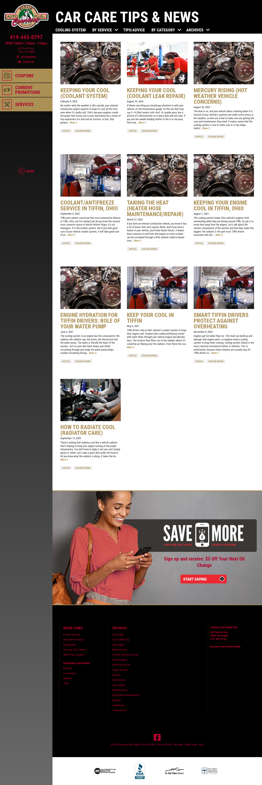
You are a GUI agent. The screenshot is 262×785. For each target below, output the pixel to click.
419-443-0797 (218, 638)
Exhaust (116, 675)
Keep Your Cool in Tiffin (150, 318)
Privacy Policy (164, 744)
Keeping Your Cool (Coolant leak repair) (156, 93)
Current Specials (71, 634)
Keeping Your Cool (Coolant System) (84, 93)
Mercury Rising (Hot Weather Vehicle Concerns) (220, 96)
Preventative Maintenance (125, 695)
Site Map (178, 744)
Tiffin (66, 683)
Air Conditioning (120, 639)
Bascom (67, 668)
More (73, 122)
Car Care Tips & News (74, 649)
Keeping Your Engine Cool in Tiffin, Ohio (220, 205)
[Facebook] (157, 737)
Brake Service (119, 649)
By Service (102, 29)
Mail (201, 744)
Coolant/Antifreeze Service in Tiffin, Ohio (89, 205)
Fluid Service (119, 679)
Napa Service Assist (73, 639)
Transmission (119, 710)
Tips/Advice (134, 29)
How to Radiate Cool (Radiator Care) (87, 430)
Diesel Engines (119, 659)
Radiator (116, 700)
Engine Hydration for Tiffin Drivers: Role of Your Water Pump (90, 321)
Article (66, 131)
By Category (163, 29)
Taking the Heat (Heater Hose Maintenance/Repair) (155, 208)
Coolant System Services (125, 654)
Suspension (118, 705)
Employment (69, 644)
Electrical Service (121, 664)
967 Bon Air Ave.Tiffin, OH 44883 (219, 634)
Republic (67, 678)
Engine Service (120, 669)
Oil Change (117, 634)
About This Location (73, 654)
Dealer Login (190, 744)
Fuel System (118, 685)
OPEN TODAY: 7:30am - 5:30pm (26, 43)
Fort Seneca (69, 673)
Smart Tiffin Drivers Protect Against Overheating (221, 321)
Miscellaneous (120, 690)
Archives (195, 29)
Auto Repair (118, 644)
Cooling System (70, 29)
